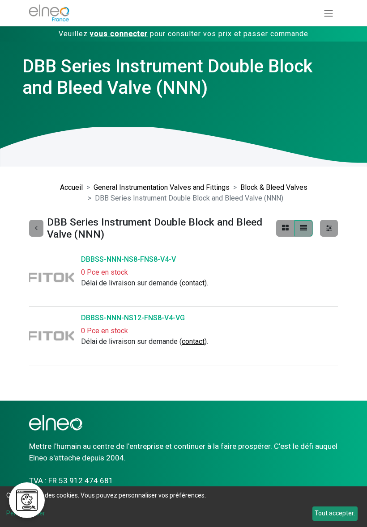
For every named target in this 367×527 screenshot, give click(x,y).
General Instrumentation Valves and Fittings (162, 187)
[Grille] (285, 228)
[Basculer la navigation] (328, 13)
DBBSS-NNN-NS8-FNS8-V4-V (128, 259)
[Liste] (303, 228)
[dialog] (183, 506)
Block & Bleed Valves (273, 187)
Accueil (71, 187)
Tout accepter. (335, 513)
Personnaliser (25, 513)
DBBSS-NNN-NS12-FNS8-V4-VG (133, 318)
